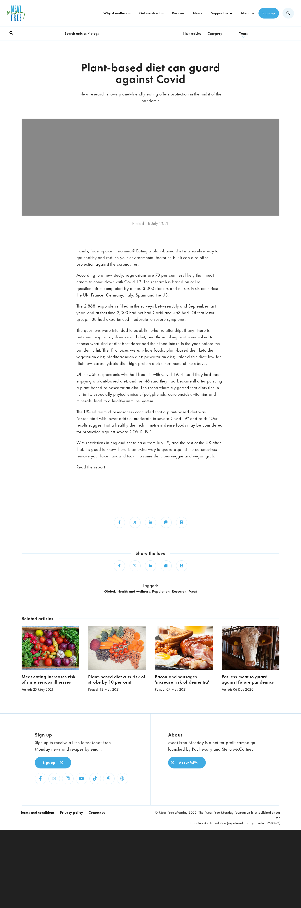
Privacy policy (71, 812)
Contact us (97, 812)
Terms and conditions (38, 812)
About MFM (188, 762)
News (197, 13)
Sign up (268, 13)
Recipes (178, 13)
